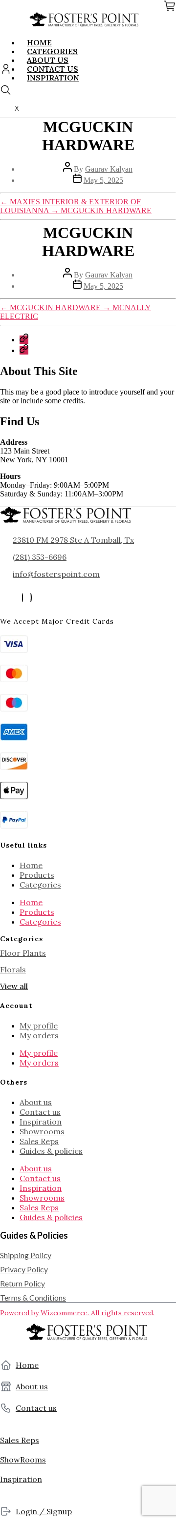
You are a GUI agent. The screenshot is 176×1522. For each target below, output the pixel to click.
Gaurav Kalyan (108, 169)
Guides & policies (51, 1151)
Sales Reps (39, 1141)
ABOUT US (47, 60)
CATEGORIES (52, 51)
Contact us (40, 1112)
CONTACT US (52, 69)
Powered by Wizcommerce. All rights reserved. (77, 1312)
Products (37, 875)
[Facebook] (22, 597)
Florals (13, 969)
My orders (39, 1035)
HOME (39, 42)
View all (14, 986)
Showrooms (42, 1131)
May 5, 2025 (103, 180)
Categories (40, 884)
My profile (39, 1025)
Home (31, 865)
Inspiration (41, 1122)
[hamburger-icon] (165, 42)
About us (36, 1102)
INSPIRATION (53, 77)
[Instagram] (31, 597)
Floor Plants (23, 953)
